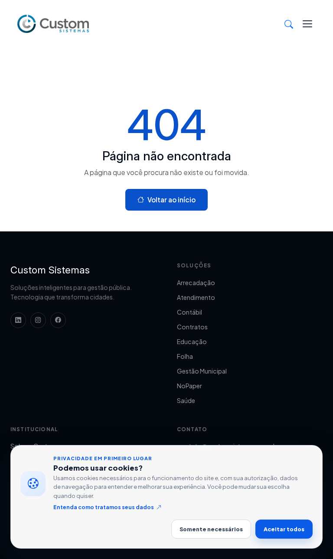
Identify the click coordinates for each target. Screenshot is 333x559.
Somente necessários (211, 529)
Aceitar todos (284, 529)
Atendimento (196, 297)
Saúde (186, 400)
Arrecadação (196, 282)
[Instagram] (38, 320)
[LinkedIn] (18, 320)
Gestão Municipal (202, 371)
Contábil (189, 312)
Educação (192, 341)
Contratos (192, 327)
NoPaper (189, 386)
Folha (185, 356)
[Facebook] (58, 320)
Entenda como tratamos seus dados (103, 507)
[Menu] (307, 24)
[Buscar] (288, 23)
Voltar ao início (171, 199)
